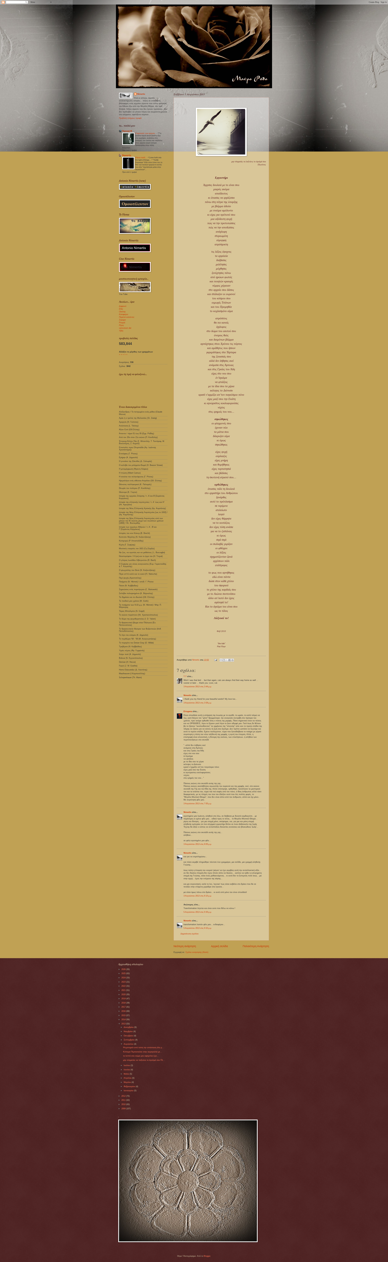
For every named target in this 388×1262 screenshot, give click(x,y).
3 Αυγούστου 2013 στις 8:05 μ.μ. (198, 844)
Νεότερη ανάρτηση (185, 946)
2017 (123, 1007)
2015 (123, 1015)
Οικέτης (122, 311)
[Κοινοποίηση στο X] (226, 660)
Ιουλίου (127, 1065)
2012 (123, 1096)
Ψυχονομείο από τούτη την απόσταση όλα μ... (143, 1047)
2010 (123, 1104)
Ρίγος (121, 325)
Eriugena (188, 711)
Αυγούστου (129, 1044)
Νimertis (187, 695)
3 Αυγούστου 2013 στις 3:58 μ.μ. (198, 703)
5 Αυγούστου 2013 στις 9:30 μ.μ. (198, 912)
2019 (123, 998)
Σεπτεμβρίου (129, 1040)
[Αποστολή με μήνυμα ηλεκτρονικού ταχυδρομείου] (220, 660)
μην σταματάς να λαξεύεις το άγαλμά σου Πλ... (144, 1060)
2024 (123, 978)
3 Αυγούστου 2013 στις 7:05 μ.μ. (198, 803)
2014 (123, 1019)
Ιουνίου (127, 1069)
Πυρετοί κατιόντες (126, 317)
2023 (123, 982)
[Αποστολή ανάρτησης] (215, 660)
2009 (123, 1108)
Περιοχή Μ (127, 131)
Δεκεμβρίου (129, 1027)
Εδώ (121, 309)
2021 (123, 990)
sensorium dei (125, 328)
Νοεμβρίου (128, 1031)
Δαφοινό (122, 306)
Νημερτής (126, 155)
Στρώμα (122, 320)
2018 (123, 1003)
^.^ (185, 676)
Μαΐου (127, 1074)
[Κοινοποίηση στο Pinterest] (232, 660)
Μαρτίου (128, 1082)
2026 (123, 969)
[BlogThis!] (223, 660)
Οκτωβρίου (129, 1036)
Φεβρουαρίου (130, 1086)
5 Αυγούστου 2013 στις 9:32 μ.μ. (198, 928)
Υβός (121, 331)
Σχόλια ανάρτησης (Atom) (197, 952)
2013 (123, 1024)
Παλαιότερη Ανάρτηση (256, 946)
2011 (123, 1100)
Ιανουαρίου (129, 1090)
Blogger (207, 1256)
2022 (123, 986)
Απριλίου (128, 1078)
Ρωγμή (122, 322)
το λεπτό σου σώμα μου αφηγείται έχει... (141, 1056)
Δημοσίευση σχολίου (190, 934)
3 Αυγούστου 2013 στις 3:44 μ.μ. (198, 686)
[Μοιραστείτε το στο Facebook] (229, 660)
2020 (123, 994)
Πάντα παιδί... (141, 158)
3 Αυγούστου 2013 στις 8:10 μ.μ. (198, 896)
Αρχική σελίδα (219, 946)
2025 (123, 973)
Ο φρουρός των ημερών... (146, 133)
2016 (123, 1011)
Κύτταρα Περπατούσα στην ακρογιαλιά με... (142, 1052)
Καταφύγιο (123, 314)
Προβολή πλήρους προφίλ (130, 118)
